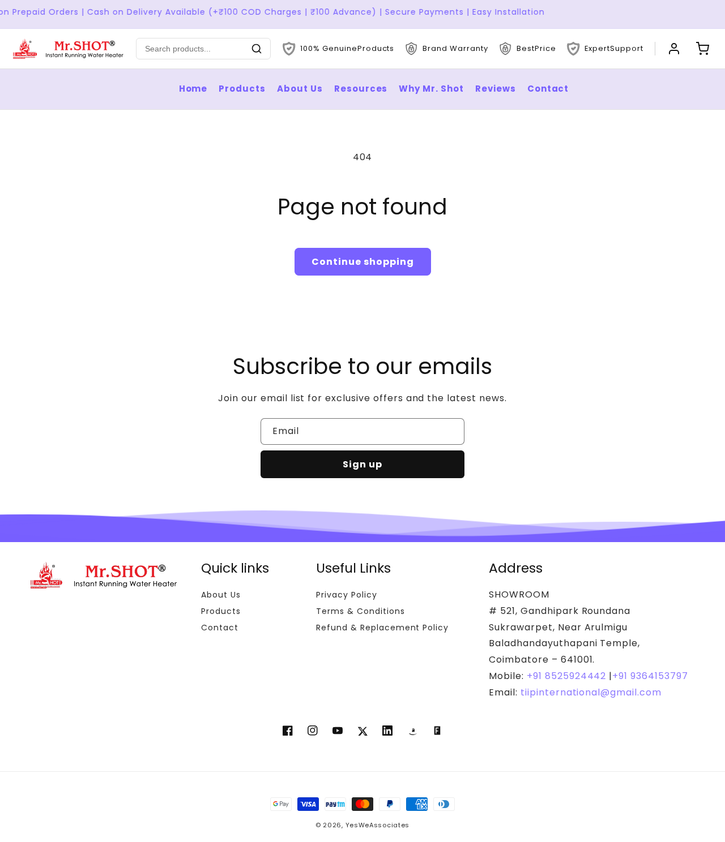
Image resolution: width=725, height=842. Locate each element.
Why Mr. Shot (431, 88)
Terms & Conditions (360, 611)
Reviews (495, 88)
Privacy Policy (346, 594)
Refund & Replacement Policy (382, 627)
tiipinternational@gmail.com (590, 692)
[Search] (256, 48)
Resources (361, 88)
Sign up (362, 464)
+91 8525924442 (566, 675)
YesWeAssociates (378, 825)
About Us (300, 88)
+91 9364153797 (650, 675)
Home (193, 88)
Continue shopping (363, 261)
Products (242, 88)
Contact (548, 88)
